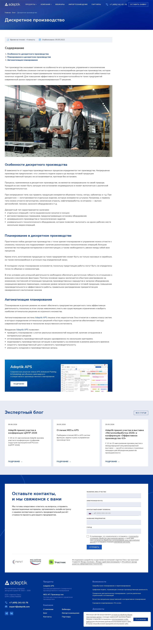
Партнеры (66, 617)
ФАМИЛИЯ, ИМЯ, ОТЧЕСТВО (96, 492)
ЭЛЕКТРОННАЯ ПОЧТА (95, 501)
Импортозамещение (70, 613)
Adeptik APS (41, 317)
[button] (138, 4)
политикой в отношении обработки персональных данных (114, 537)
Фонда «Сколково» (88, 562)
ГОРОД (89, 527)
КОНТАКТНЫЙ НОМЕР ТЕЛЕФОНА (98, 509)
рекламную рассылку (122, 542)
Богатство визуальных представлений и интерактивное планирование (119, 599)
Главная (8, 13)
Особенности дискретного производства (28, 54)
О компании (48, 609)
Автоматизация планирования (22, 60)
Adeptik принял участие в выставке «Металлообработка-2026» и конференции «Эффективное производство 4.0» (124, 434)
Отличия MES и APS (68, 430)
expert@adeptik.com (19, 606)
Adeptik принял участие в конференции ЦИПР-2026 (22, 431)
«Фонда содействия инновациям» (107, 562)
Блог (14, 13)
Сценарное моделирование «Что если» (107, 603)
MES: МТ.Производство (53, 594)
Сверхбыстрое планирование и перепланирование (112, 586)
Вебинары (66, 609)
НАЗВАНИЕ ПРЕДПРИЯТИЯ (96, 518)
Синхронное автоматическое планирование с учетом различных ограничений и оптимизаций (117, 594)
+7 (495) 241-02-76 (118, 4)
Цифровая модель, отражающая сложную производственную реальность (120, 590)
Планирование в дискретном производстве (29, 57)
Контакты (47, 617)
